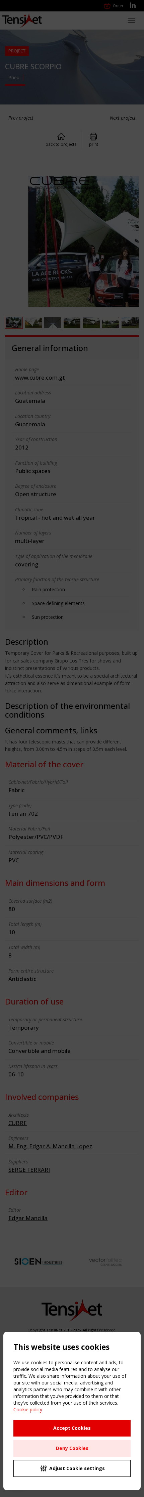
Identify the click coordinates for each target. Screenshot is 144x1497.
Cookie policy (27, 1409)
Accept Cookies (72, 1428)
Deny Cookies (72, 1448)
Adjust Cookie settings (77, 1468)
